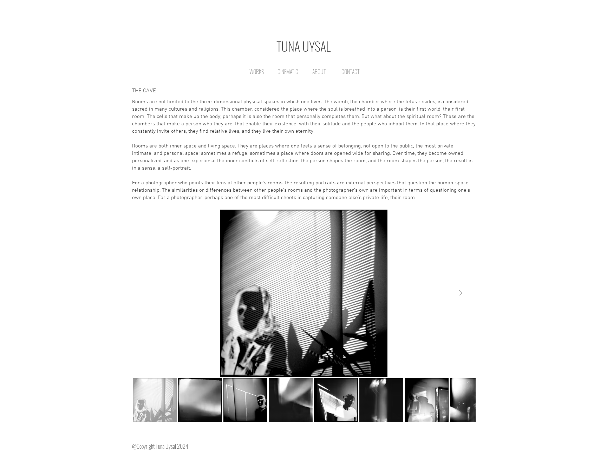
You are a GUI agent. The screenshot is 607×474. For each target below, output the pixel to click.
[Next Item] (460, 293)
